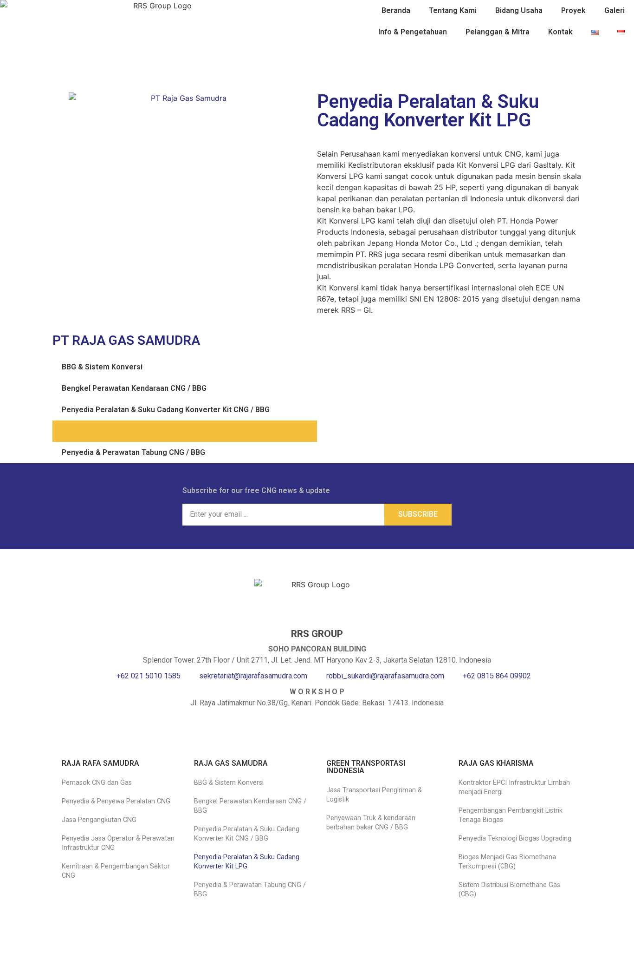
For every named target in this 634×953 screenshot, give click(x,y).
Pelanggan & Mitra (498, 31)
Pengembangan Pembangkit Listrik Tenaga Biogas (511, 815)
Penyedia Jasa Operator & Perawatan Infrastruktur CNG (118, 843)
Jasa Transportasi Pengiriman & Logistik (374, 794)
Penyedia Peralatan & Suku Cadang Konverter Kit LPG (154, 431)
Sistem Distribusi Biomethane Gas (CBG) (509, 889)
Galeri (614, 10)
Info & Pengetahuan (412, 31)
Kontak (560, 31)
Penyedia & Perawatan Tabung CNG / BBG (133, 452)
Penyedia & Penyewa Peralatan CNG (116, 801)
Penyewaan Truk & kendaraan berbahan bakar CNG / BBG (370, 822)
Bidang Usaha (519, 10)
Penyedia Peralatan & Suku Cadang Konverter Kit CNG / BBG (166, 409)
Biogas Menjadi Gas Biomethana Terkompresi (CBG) (507, 861)
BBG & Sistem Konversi (102, 366)
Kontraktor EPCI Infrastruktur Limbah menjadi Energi (514, 787)
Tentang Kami (453, 10)
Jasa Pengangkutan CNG (99, 820)
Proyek (573, 10)
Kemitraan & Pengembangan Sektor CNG (116, 871)
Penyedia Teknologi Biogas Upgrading (515, 838)
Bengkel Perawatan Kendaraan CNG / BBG (134, 388)
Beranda (396, 10)
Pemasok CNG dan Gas (97, 783)
